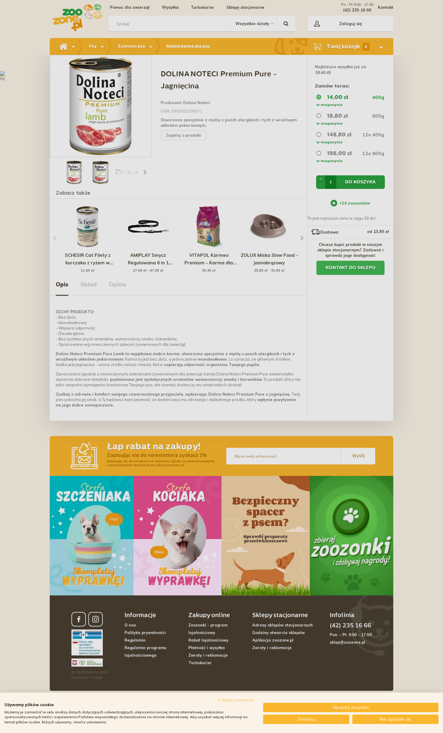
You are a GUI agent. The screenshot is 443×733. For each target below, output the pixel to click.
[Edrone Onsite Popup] (221, 366)
